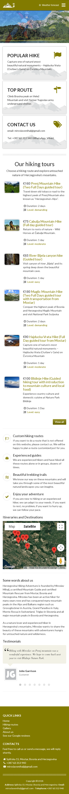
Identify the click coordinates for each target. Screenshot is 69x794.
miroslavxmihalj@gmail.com (22, 766)
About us (8, 731)
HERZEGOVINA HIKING (9, 5)
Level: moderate (36, 243)
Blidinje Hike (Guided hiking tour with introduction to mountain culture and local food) (43, 383)
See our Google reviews (16, 735)
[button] (18, 540)
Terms (62, 568)
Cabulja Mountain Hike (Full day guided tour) (42, 223)
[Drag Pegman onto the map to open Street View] (60, 561)
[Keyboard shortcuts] (25, 568)
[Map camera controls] (60, 547)
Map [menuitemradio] (12, 526)
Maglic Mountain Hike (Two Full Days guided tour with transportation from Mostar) (43, 296)
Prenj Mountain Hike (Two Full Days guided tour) (42, 185)
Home (6, 720)
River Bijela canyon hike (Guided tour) (43, 257)
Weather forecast (50, 4)
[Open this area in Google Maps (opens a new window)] (10, 566)
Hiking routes (10, 724)
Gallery (7, 728)
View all (59, 421)
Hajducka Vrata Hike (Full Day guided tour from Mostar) (44, 338)
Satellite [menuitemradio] (30, 526)
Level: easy (33, 281)
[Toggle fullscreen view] (60, 526)
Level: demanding (37, 209)
